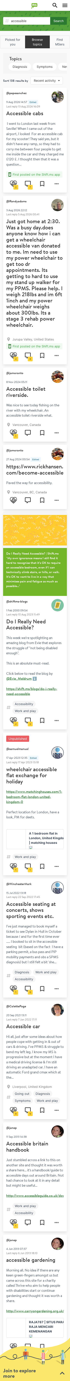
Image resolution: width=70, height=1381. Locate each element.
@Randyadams (16, 201)
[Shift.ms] (35, 5)
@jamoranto (14, 373)
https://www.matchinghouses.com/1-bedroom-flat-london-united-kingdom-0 (34, 796)
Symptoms (44, 67)
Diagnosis (20, 67)
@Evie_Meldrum (19, 678)
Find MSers (59, 42)
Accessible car (23, 1026)
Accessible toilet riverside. (26, 391)
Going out (22, 1094)
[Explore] (55, 5)
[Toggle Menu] (65, 5)
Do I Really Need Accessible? (26, 624)
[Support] (13, 500)
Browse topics (37, 42)
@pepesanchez (16, 93)
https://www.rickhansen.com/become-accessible (35, 469)
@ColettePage (16, 1006)
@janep (11, 1128)
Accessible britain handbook (27, 1146)
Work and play (25, 711)
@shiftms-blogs (16, 601)
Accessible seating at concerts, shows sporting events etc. (31, 910)
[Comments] (28, 433)
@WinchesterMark (19, 884)
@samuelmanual (17, 749)
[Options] (56, 184)
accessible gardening (30, 1259)
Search (58, 21)
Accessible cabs (24, 113)
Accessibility (24, 704)
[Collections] (42, 184)
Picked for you (12, 42)
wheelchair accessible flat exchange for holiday (31, 775)
